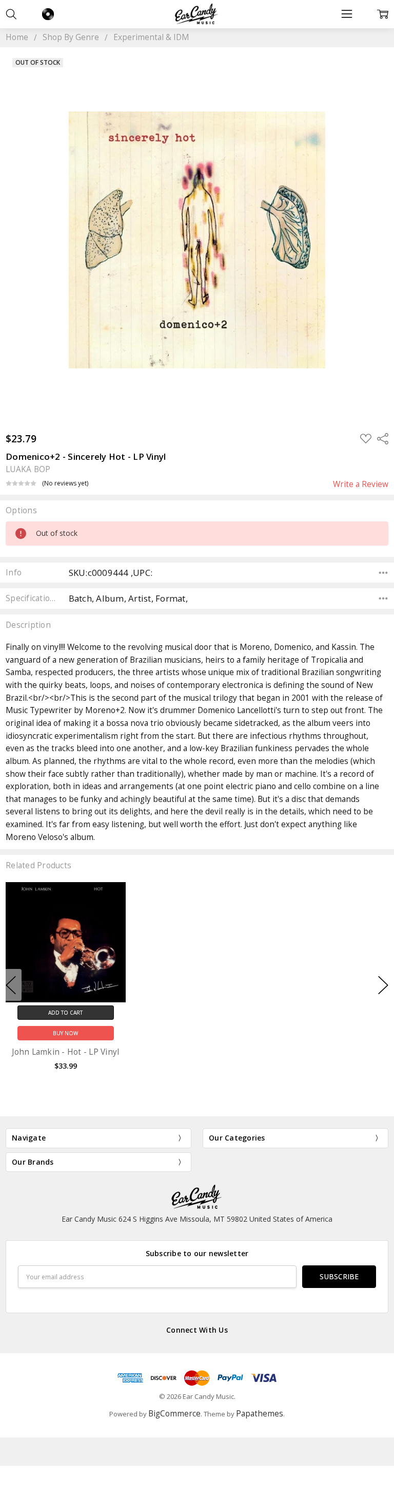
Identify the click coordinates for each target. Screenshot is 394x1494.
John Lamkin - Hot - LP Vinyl (65, 1052)
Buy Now (65, 1033)
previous (11, 985)
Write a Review (360, 484)
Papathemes (259, 1413)
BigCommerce (174, 1413)
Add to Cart (65, 1012)
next (383, 985)
